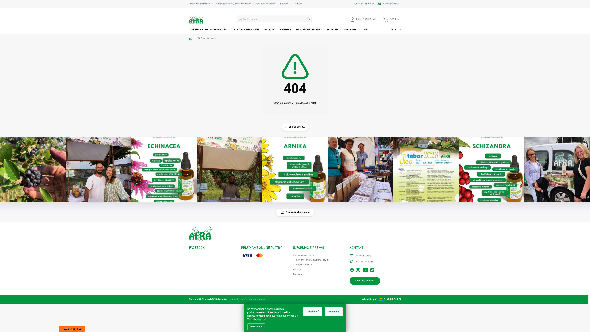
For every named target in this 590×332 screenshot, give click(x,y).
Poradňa (284, 3)
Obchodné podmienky (199, 3)
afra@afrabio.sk (364, 255)
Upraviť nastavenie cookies (252, 299)
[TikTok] (372, 269)
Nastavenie (256, 326)
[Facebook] (352, 269)
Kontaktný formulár (364, 280)
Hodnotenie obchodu (266, 3)
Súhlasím (334, 311)
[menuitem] (209, 29)
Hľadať (308, 19)
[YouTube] (365, 269)
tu (265, 319)
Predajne (297, 3)
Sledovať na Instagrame (297, 212)
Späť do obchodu (297, 127)
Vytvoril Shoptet (369, 299)
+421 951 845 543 (364, 261)
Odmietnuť (313, 311)
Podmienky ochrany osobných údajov (233, 3)
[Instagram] (358, 269)
